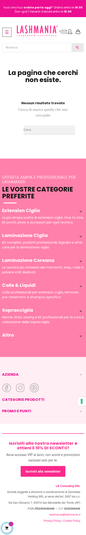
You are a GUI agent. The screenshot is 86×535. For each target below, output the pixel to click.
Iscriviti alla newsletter (43, 471)
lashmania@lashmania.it (64, 514)
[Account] (70, 32)
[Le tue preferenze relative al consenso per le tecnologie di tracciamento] (81, 401)
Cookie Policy (71, 520)
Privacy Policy (52, 520)
